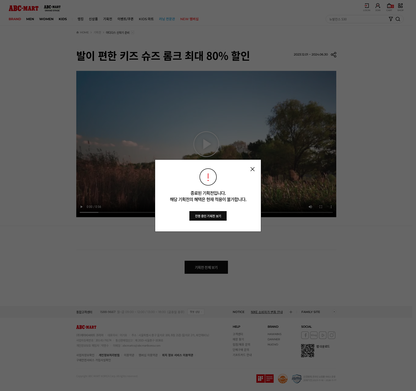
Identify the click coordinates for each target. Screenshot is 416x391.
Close (252, 169)
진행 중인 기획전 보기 (208, 216)
